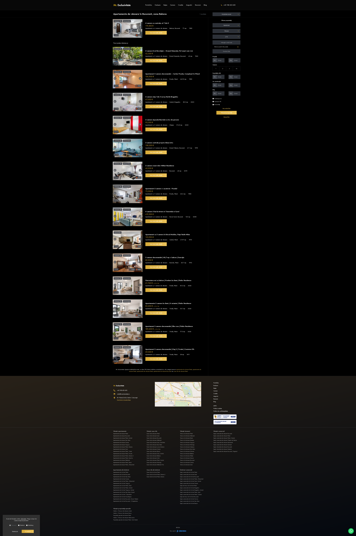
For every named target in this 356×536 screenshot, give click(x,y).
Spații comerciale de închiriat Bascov (189, 503)
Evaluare (157, 5)
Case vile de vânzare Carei (153, 436)
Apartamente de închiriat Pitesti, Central (122, 488)
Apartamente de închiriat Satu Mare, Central (124, 492)
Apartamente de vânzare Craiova (121, 442)
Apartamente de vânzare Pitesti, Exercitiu (123, 458)
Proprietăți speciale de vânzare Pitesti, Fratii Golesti (125, 520)
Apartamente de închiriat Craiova (121, 479)
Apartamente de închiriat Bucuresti (121, 474)
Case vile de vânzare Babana (154, 456)
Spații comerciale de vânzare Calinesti (222, 445)
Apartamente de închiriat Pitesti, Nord (122, 485)
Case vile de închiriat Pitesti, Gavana (155, 477)
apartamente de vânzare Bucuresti (162, 371)
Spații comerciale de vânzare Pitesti (221, 436)
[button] (115, 27)
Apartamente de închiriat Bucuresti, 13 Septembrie (125, 501)
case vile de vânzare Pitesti (181, 371)
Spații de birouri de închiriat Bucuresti (189, 497)
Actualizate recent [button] (226, 14)
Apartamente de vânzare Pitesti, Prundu (122, 453)
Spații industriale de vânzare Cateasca (222, 449)
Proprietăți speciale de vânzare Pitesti (122, 515)
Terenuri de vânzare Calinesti (187, 451)
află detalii (23, 519)
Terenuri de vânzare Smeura (187, 458)
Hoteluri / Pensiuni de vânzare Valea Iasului (124, 518)
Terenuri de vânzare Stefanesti (187, 436)
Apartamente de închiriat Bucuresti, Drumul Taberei (125, 499)
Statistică (22, 525)
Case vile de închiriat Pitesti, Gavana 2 (156, 474)
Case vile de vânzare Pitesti (153, 433)
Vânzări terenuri (185, 431)
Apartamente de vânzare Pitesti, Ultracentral (123, 465)
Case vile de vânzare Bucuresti (154, 438)
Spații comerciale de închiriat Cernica (189, 499)
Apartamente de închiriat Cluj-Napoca (122, 497)
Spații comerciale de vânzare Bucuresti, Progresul (225, 451)
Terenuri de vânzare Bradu (186, 438)
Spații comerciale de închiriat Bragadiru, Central (191, 490)
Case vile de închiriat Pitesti (153, 472)
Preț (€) (215, 56)
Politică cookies (217, 408)
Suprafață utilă (217, 73)
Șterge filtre (226, 117)
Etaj (214, 90)
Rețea (165, 5)
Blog (205, 5)
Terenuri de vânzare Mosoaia (187, 440)
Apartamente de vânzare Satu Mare (121, 440)
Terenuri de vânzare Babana (187, 453)
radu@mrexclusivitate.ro (123, 394)
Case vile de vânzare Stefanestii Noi (155, 465)
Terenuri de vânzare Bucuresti (187, 460)
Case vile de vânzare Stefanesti (154, 440)
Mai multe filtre (226, 108)
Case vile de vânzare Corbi (153, 458)
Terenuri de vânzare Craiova (187, 462)
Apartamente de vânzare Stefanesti (121, 460)
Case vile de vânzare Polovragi (154, 462)
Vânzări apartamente (119, 431)
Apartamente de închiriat (121, 470)
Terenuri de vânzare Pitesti (186, 433)
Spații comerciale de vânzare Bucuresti (222, 433)
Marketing (30, 525)
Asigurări (189, 5)
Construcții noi (218, 98)
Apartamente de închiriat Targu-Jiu (121, 483)
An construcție (217, 81)
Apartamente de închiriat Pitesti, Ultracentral (123, 481)
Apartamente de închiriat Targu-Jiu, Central (123, 490)
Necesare (13, 525)
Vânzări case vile (152, 431)
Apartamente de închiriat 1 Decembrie (122, 494)
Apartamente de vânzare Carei (120, 449)
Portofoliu (148, 5)
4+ (236, 68)
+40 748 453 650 (229, 5)
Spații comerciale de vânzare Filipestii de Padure (225, 440)
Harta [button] (139, 35)
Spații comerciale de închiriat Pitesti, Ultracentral (191, 479)
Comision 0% (217, 101)
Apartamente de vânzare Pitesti (120, 433)
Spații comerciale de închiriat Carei (188, 474)
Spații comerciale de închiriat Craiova (189, 483)
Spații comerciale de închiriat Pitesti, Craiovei (191, 494)
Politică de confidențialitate (220, 411)
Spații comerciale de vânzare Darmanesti (223, 442)
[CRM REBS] (181, 531)
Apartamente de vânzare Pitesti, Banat (122, 462)
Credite (180, 5)
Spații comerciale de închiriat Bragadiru (189, 488)
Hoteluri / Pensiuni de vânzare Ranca (122, 513)
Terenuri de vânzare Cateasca (187, 447)
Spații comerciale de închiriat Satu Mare (189, 501)
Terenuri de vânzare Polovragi (187, 445)
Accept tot (27, 531)
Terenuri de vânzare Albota (186, 456)
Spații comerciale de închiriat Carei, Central (190, 481)
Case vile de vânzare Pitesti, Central (155, 460)
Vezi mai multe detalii (156, 33)
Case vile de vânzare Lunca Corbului (155, 447)
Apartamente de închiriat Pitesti (120, 472)
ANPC (215, 406)
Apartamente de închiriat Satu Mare (121, 477)
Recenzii (198, 5)
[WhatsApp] (351, 531)
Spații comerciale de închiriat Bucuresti (189, 477)
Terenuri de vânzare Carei (186, 465)
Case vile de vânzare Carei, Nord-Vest (156, 442)
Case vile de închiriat (153, 470)
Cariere (172, 5)
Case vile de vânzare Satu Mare (154, 445)
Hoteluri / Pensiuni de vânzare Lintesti (122, 511)
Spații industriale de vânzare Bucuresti (222, 447)
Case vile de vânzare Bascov (153, 451)
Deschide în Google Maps (124, 400)
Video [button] (132, 269)
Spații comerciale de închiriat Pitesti (188, 472)
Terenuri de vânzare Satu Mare (187, 449)
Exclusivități (217, 104)
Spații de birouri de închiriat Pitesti (188, 485)
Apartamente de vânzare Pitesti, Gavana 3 (123, 456)
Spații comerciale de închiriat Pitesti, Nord (190, 492)
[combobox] (226, 25)
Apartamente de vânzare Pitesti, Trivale (122, 451)
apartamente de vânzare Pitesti (184, 369)
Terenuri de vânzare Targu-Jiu (187, 442)
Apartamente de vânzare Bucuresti (121, 436)
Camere (215, 65)
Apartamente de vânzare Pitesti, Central (122, 438)
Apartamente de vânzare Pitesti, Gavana (122, 447)
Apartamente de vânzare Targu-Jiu (121, 445)
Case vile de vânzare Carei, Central (155, 453)
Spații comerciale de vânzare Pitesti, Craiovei (224, 438)
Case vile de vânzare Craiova (153, 449)
